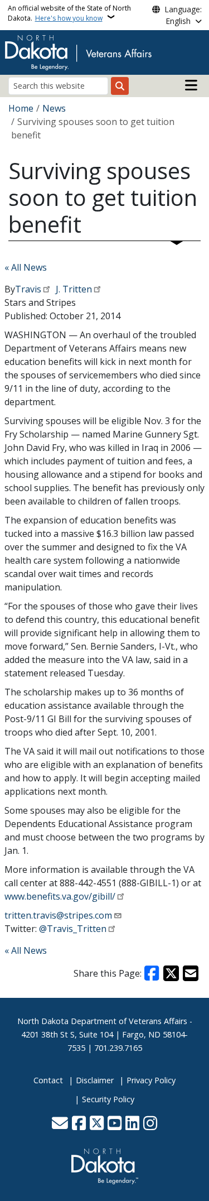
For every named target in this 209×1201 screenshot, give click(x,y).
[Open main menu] (191, 85)
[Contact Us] (60, 1124)
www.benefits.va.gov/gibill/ (59, 896)
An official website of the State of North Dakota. (69, 13)
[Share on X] (171, 973)
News (54, 108)
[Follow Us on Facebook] (79, 1124)
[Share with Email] (191, 973)
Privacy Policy (151, 1080)
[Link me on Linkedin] (132, 1124)
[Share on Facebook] (152, 973)
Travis (28, 289)
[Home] (78, 51)
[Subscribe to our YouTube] (114, 1124)
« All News (25, 267)
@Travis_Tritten (72, 929)
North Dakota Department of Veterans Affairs (102, 1021)
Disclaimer (95, 1080)
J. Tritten (73, 289)
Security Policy (108, 1099)
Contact (48, 1080)
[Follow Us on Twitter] (97, 1124)
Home (20, 108)
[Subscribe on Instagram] (150, 1124)
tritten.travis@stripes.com (58, 915)
